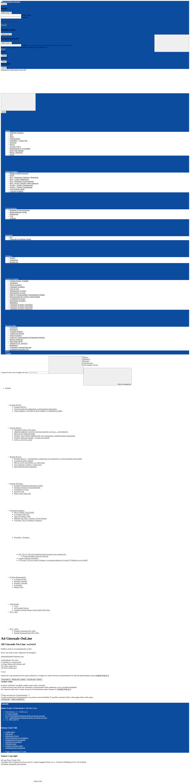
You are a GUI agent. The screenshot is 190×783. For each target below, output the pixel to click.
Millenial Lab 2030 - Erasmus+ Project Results (30, 518)
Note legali (9, 734)
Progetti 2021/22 (16, 457)
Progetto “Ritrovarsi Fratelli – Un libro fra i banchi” (32, 438)
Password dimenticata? (9, 21)
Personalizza (6, 679)
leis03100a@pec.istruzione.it (28, 718)
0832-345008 (13, 714)
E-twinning (18, 585)
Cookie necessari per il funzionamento (14, 695)
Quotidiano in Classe (21, 490)
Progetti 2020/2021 (16, 484)
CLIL (16, 606)
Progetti (86, 361)
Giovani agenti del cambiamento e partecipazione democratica (35, 409)
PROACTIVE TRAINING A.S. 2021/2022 (29, 463)
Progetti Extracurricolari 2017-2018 (26, 633)
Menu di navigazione (124, 384)
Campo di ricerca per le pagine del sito (14, 372)
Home (85, 357)
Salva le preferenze (18, 699)
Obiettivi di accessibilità (13, 742)
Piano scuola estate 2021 (22, 494)
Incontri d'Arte (19, 492)
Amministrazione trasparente (15, 748)
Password (25, 17)
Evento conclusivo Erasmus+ (28, 558)
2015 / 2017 (14, 612)
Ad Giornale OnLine (21, 608)
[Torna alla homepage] (13, 70)
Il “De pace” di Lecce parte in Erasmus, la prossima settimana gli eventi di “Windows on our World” (53, 560)
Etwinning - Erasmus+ (22, 537)
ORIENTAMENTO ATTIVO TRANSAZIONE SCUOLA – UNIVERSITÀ (41, 432)
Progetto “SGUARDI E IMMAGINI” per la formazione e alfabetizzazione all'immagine (44, 436)
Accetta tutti (34, 679)
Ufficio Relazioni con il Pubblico (16, 738)
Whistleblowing (10, 744)
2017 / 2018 (14, 629)
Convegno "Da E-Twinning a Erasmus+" (28, 520)
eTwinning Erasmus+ (17, 510)
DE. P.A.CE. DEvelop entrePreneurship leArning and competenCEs (42, 554)
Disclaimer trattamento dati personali (13, 764)
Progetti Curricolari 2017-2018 (24, 631)
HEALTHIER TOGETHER (24, 512)
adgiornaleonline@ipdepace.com (12, 656)
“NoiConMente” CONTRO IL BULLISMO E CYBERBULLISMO (38, 411)
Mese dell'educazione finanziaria (25, 467)
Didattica (86, 359)
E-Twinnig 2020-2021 (22, 514)
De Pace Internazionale (18, 577)
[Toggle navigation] (18, 102)
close (3, 112)
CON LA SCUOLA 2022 (23, 440)
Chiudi (4, 55)
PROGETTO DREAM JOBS (24, 434)
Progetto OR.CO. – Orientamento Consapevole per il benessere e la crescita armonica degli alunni (48, 459)
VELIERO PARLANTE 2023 (25, 430)
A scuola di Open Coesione (23, 461)
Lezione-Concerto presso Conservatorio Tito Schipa (32, 610)
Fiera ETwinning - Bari (22, 516)
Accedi (4, 4)
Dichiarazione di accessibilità (15, 740)
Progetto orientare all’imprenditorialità (27, 488)
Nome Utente (26, 15)
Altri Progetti (87, 363)
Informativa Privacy (12, 736)
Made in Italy (18, 587)
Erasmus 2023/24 (20, 407)
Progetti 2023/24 (16, 405)
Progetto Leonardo (20, 581)
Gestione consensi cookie (14, 746)
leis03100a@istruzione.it (27, 716)
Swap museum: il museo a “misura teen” (28, 465)
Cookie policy (10, 732)
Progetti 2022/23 (16, 428)
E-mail (24, 45)
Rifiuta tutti (18, 679)
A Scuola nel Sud (20, 579)
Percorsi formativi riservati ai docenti (35, 556)
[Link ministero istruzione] (10, 2)
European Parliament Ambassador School (28, 486)
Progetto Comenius (20, 583)
